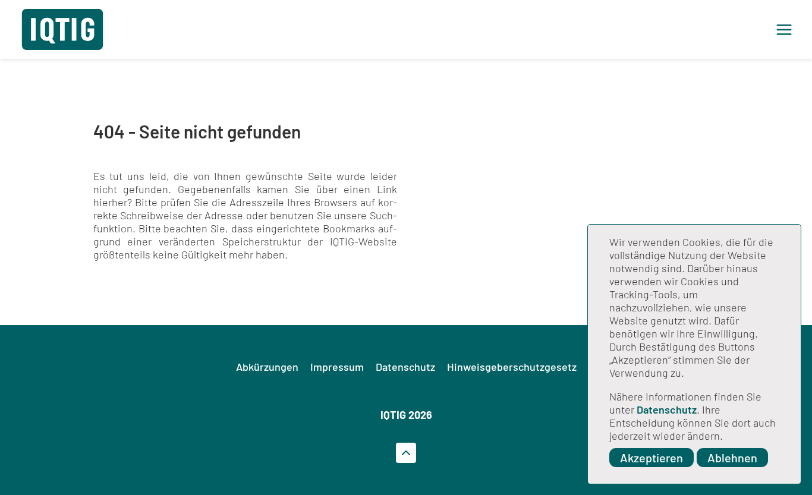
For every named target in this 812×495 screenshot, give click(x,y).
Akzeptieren (651, 457)
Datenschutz (667, 409)
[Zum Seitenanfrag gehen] (406, 453)
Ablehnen (732, 457)
